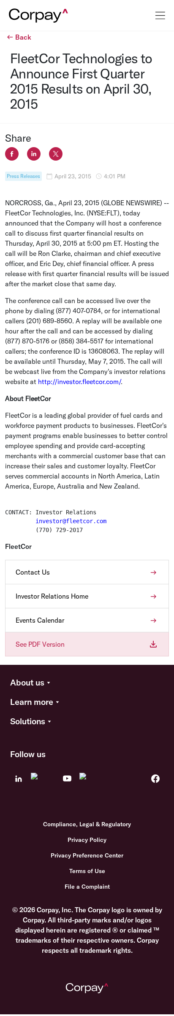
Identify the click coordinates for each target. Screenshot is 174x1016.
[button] (87, 683)
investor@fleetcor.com (70, 521)
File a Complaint (87, 886)
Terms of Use (87, 871)
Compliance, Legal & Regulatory (87, 824)
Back (23, 37)
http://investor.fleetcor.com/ (79, 381)
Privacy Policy (87, 840)
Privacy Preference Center (87, 855)
